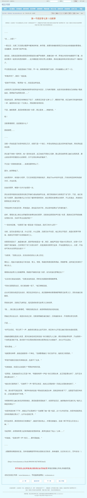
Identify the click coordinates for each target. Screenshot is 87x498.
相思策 (51, 23)
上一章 (24, 481)
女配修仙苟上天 (21, 23)
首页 (5, 9)
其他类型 (67, 9)
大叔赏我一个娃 (14, 23)
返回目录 (36, 481)
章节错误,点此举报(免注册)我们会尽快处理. (31, 468)
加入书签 (61, 481)
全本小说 (74, 9)
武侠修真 (19, 9)
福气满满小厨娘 (45, 23)
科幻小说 (53, 9)
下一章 (49, 481)
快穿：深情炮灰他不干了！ (31, 23)
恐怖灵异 (60, 9)
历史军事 (33, 9)
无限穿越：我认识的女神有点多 (15, 13)
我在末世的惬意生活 (47, 25)
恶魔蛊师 (40, 23)
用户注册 (82, 1)
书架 (81, 9)
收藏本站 (12, 1)
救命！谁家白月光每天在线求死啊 (74, 23)
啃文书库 (4, 13)
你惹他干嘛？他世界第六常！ (59, 23)
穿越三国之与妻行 (39, 25)
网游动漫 (46, 9)
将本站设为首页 (5, 1)
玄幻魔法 (12, 9)
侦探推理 (39, 9)
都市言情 (26, 9)
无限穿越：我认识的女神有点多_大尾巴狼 (33, 493)
